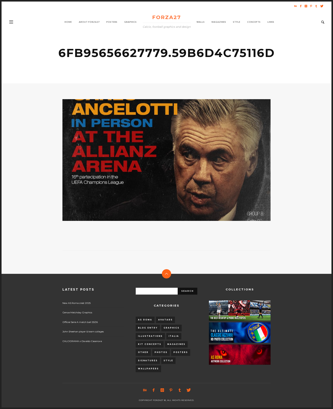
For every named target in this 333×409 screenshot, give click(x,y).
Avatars (165, 319)
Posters (180, 352)
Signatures (148, 360)
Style (168, 360)
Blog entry (148, 328)
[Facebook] (300, 6)
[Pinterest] (311, 6)
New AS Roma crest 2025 (76, 303)
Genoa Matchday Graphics (77, 312)
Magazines (176, 344)
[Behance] (295, 6)
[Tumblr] (316, 6)
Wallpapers (148, 368)
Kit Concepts (149, 344)
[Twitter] (321, 6)
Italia (174, 336)
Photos (161, 352)
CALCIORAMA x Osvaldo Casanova (82, 341)
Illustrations (150, 336)
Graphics (171, 328)
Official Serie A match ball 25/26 (80, 322)
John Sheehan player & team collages (83, 331)
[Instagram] (306, 6)
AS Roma (145, 319)
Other (143, 352)
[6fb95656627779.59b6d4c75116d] (160, 160)
